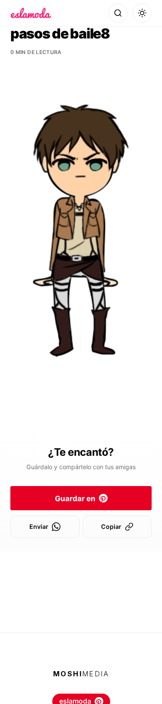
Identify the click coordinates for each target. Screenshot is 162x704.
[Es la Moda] (30, 13)
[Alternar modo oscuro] (142, 12)
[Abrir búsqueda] (117, 12)
